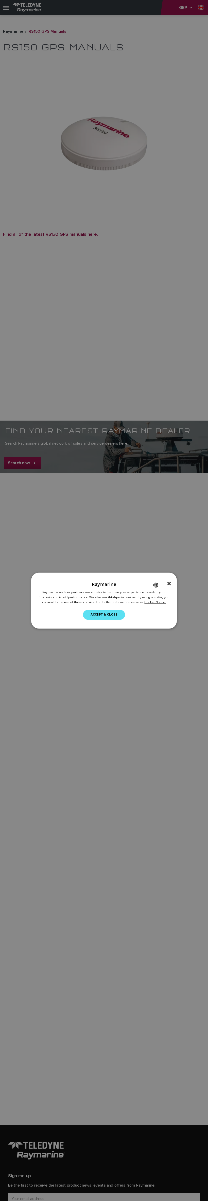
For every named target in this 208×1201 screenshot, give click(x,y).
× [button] (169, 584)
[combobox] (155, 584)
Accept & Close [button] (104, 615)
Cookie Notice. (155, 602)
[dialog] (104, 600)
